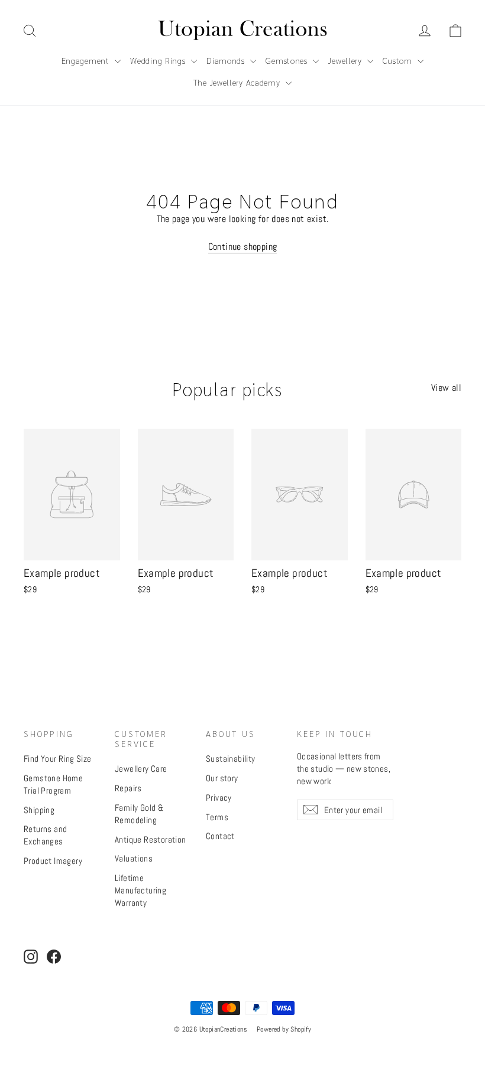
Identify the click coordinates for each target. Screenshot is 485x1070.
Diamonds (226, 60)
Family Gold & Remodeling (139, 814)
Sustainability (231, 758)
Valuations (134, 858)
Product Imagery (53, 860)
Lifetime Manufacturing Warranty (140, 890)
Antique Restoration (150, 839)
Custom (399, 60)
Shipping (39, 809)
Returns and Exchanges (45, 835)
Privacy (219, 797)
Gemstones (288, 60)
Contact (220, 835)
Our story (222, 778)
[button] (455, 31)
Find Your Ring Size (58, 758)
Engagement (87, 60)
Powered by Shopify (284, 1029)
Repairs (128, 788)
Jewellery (346, 60)
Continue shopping (242, 246)
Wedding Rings (159, 60)
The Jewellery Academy (238, 82)
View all (446, 387)
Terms (217, 817)
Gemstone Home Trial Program (53, 784)
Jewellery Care (141, 768)
